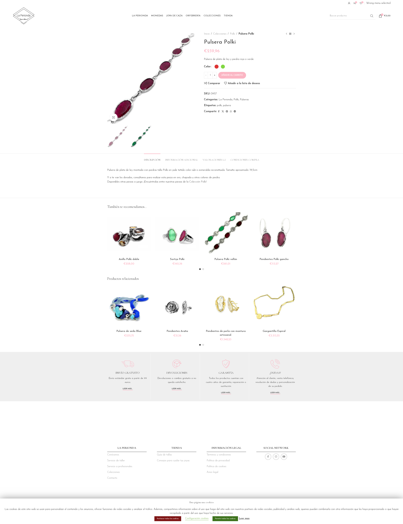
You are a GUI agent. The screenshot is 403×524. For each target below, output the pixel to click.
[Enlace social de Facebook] (219, 111)
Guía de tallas (164, 455)
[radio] (217, 67)
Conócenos (113, 455)
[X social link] (223, 111)
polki (219, 105)
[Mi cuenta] (349, 3)
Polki (232, 33)
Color (207, 66)
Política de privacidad (218, 460)
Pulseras (244, 99)
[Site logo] (24, 15)
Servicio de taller (116, 460)
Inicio (207, 33)
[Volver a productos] (290, 34)
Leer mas (244, 518)
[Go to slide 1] (200, 269)
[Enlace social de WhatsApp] (231, 111)
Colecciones (219, 33)
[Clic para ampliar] (113, 117)
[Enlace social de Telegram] (235, 111)
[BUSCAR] (371, 15)
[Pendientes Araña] (177, 306)
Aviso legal (212, 472)
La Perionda (225, 99)
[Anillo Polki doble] (129, 234)
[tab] (152, 158)
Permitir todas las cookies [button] (225, 519)
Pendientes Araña (177, 331)
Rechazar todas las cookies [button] (168, 519)
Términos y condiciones (219, 455)
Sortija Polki (177, 259)
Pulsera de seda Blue (128, 331)
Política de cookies (216, 466)
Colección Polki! (197, 181)
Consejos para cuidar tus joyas (173, 460)
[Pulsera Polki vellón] (226, 234)
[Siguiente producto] (294, 34)
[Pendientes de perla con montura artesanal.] (226, 306)
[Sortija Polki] (177, 234)
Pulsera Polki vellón (225, 259)
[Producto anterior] (286, 34)
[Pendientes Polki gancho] (274, 234)
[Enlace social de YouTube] (284, 457)
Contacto (112, 478)
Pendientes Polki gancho (274, 259)
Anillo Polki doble (129, 259)
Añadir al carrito (232, 75)
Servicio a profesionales (119, 466)
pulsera (227, 105)
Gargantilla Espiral (274, 331)
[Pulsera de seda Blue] (129, 306)
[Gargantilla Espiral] (274, 306)
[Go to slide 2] (203, 269)
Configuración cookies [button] (197, 518)
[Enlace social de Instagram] (276, 457)
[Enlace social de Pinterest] (227, 111)
